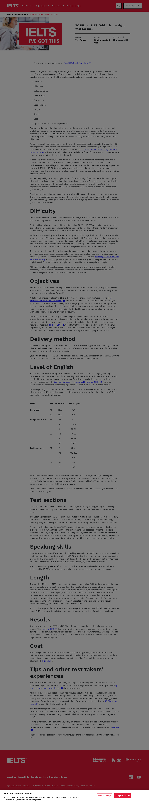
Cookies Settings (104, 796)
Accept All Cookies (123, 796)
